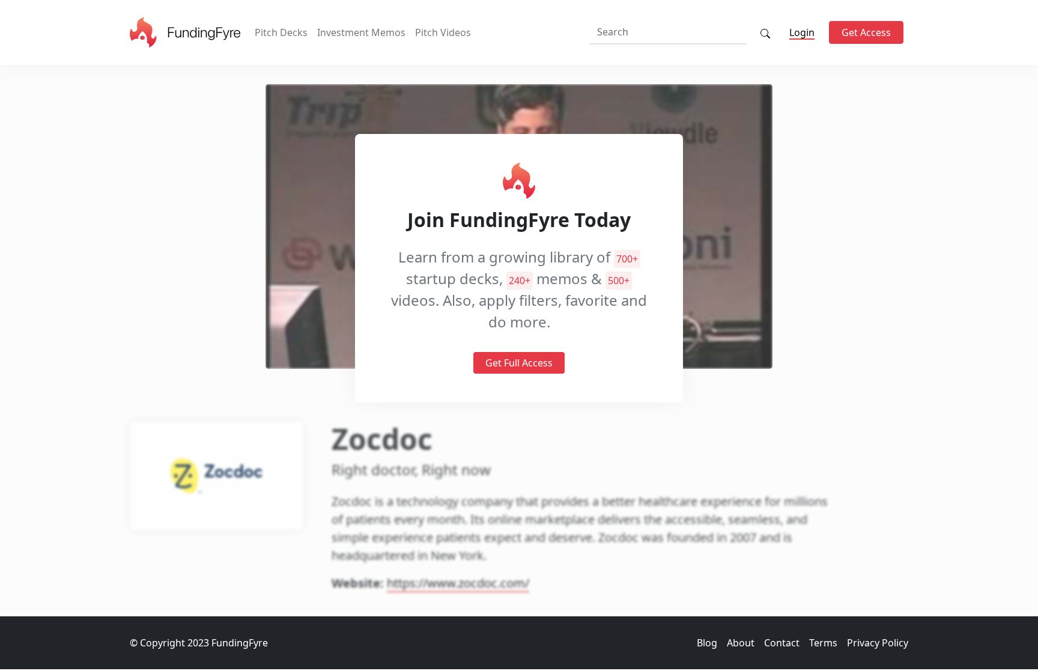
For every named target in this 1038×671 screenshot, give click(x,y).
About (740, 642)
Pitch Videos (443, 32)
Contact (782, 642)
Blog (707, 642)
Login (802, 32)
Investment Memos (361, 32)
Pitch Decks (281, 32)
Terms (823, 642)
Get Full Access (519, 362)
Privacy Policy (877, 642)
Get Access (866, 32)
